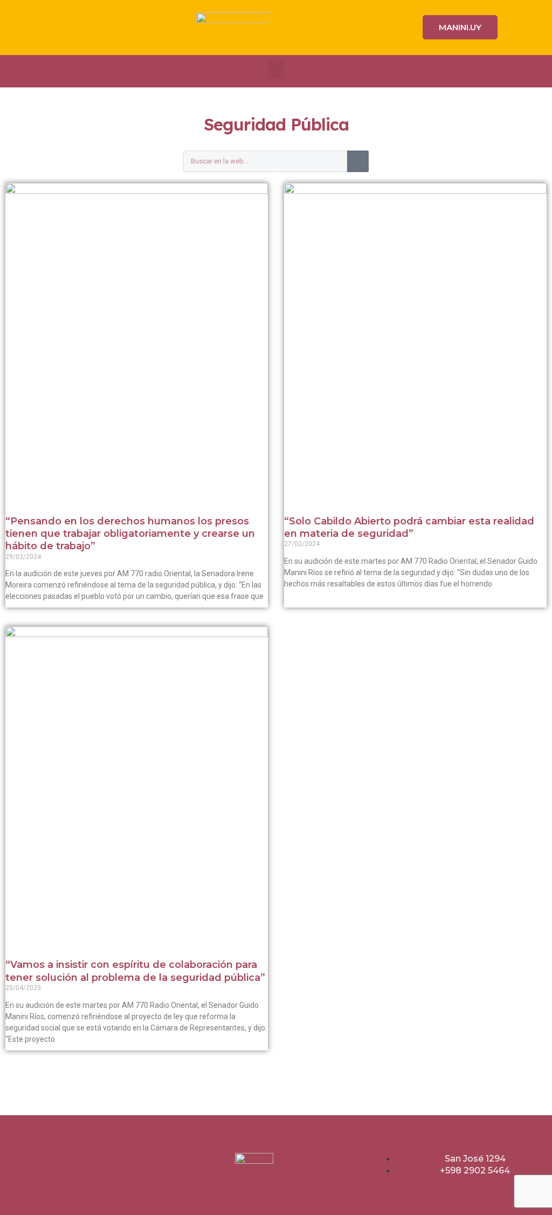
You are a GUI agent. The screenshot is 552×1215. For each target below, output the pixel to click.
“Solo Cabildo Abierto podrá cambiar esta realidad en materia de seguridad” (409, 527)
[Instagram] (80, 27)
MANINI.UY (460, 27)
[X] (104, 27)
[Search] (358, 161)
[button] (276, 69)
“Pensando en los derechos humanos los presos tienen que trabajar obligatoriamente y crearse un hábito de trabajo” (130, 533)
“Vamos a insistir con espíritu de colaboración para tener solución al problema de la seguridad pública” (135, 971)
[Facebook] (57, 27)
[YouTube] (128, 27)
